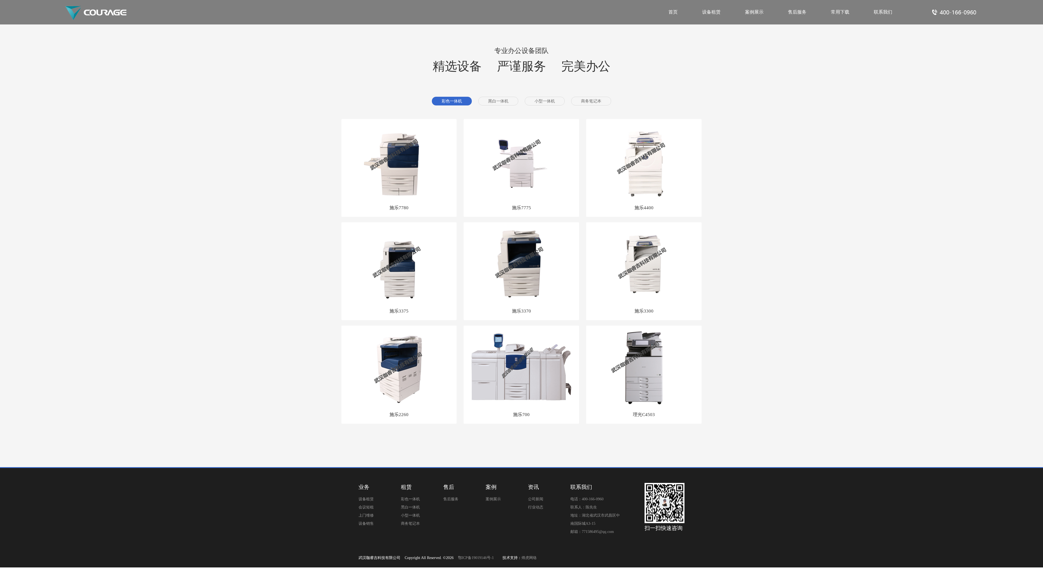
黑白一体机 (498, 101)
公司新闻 (535, 499)
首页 (673, 12)
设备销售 (366, 524)
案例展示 (754, 12)
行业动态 (535, 507)
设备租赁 (711, 12)
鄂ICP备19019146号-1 (476, 558)
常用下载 (840, 12)
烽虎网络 (529, 558)
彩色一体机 (452, 101)
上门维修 (366, 515)
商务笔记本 (591, 101)
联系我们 (883, 12)
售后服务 (797, 12)
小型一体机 (545, 101)
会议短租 (366, 507)
